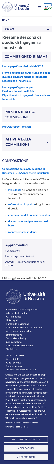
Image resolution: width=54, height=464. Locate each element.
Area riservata (13, 362)
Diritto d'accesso (15, 355)
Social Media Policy (16, 338)
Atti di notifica (13, 316)
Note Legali (12, 320)
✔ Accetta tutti (26, 457)
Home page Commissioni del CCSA (22, 66)
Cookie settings (14, 341)
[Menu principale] (40, 7)
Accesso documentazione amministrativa (19, 333)
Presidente (14, 189)
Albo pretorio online (16, 312)
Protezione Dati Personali (19, 345)
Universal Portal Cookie (16, 427)
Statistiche (11, 349)
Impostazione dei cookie (26, 439)
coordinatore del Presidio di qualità (29, 215)
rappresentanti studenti (22, 232)
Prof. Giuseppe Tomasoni (17, 126)
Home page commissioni (19, 256)
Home (5, 20)
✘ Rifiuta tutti (26, 448)
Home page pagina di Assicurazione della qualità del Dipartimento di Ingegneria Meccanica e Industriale (26, 76)
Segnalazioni (12, 250)
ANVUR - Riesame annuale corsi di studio (25, 263)
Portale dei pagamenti (17, 323)
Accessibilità (12, 358)
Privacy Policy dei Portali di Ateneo (21, 422)
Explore (9, 28)
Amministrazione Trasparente (21, 309)
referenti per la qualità (21, 204)
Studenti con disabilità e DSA (21, 369)
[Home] (15, 7)
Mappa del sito (14, 366)
